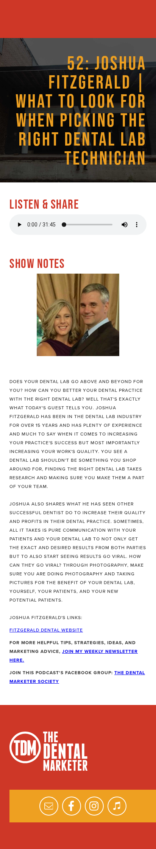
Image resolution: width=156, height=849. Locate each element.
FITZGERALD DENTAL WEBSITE (46, 630)
